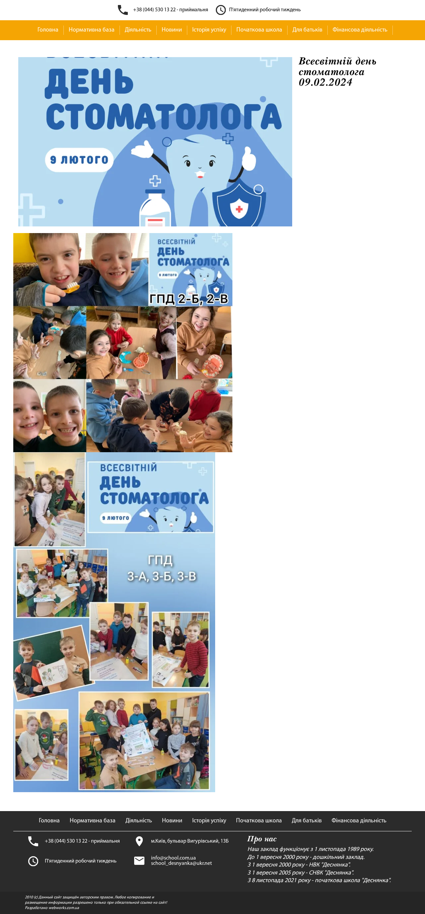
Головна (48, 30)
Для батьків (307, 30)
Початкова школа (259, 30)
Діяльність (138, 30)
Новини (172, 30)
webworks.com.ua (63, 908)
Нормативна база (92, 30)
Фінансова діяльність (360, 30)
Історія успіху (209, 30)
